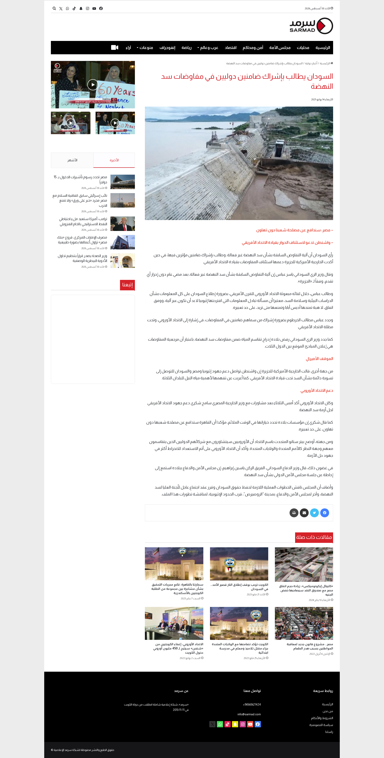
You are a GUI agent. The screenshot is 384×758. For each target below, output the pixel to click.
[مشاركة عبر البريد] (304, 512)
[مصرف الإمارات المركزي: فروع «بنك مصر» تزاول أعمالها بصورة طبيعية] (122, 242)
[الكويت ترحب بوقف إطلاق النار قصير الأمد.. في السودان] (239, 563)
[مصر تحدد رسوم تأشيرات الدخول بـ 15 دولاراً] (122, 182)
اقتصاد (230, 47)
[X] (61, 8)
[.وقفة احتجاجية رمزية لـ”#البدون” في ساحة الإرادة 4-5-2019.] (93, 84)
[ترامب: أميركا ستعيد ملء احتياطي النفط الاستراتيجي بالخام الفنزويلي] (122, 223)
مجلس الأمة (280, 47)
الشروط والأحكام (322, 718)
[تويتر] (314, 512)
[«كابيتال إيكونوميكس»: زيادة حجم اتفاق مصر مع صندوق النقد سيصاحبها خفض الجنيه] (304, 564)
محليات (303, 47)
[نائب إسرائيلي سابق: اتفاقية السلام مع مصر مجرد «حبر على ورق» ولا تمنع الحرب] (122, 200)
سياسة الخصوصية (321, 725)
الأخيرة (114, 160)
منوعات (146, 47)
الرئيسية (323, 47)
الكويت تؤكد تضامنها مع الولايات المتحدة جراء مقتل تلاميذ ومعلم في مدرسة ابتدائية (240, 648)
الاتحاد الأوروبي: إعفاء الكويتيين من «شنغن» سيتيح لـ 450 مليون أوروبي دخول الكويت (178, 648)
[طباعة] (294, 512)
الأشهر (72, 160)
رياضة (187, 47)
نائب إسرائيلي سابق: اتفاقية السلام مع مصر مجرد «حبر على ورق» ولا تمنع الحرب (79, 200)
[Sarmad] (311, 26)
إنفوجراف (167, 47)
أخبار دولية (311, 63)
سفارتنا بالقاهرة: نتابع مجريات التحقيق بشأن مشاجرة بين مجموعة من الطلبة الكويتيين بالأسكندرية (177, 589)
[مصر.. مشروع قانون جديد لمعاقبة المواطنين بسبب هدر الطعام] (304, 623)
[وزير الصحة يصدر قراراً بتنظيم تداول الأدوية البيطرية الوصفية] (122, 260)
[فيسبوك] (324, 512)
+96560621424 (252, 704)
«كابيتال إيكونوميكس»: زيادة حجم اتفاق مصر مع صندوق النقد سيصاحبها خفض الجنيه (306, 590)
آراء (128, 47)
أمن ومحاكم (253, 47)
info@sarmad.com (249, 714)
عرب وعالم (209, 47)
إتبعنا (127, 284)
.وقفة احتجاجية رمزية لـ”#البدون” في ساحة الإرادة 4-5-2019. (115, 144)
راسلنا (329, 732)
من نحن (328, 711)
